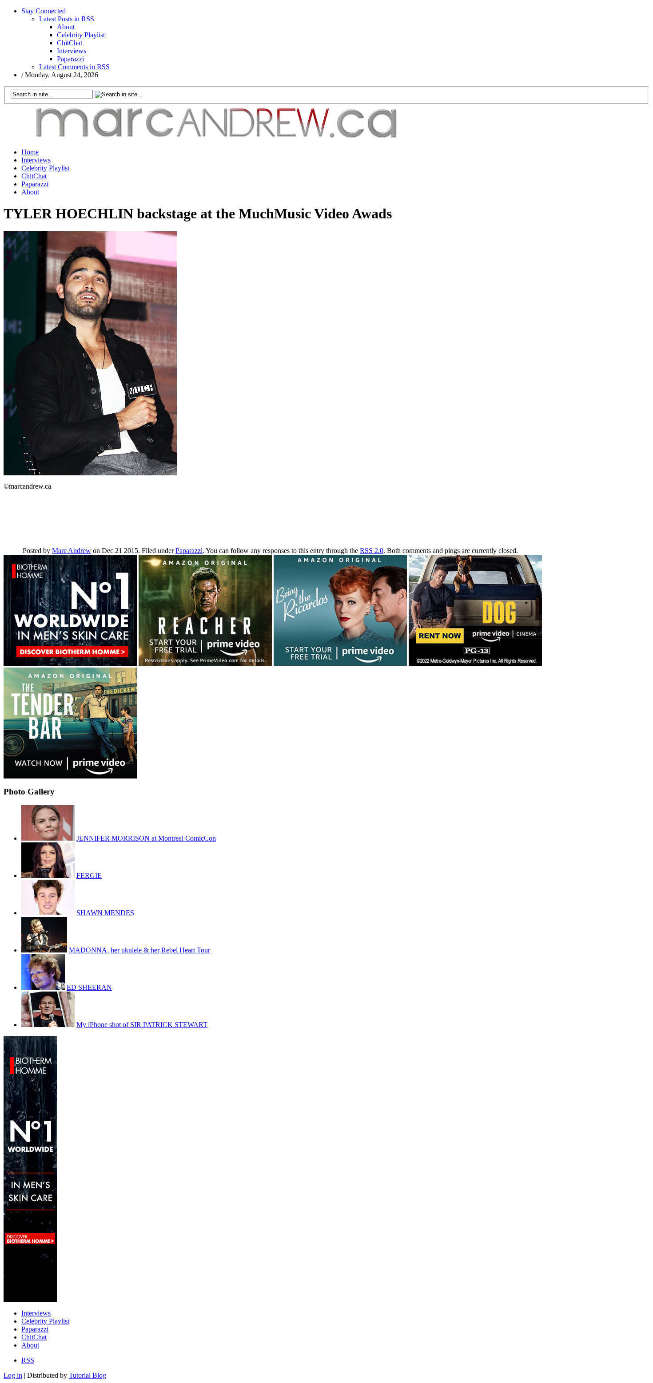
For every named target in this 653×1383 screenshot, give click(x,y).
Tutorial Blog (87, 1375)
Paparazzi (70, 59)
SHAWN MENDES (105, 913)
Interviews (71, 51)
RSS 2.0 (371, 550)
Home (30, 152)
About (66, 27)
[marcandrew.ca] (219, 138)
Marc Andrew (71, 550)
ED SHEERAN (89, 987)
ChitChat (69, 43)
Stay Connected (43, 11)
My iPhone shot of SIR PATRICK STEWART (141, 1024)
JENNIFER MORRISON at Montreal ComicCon (146, 838)
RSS (27, 1360)
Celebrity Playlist (81, 35)
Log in (13, 1375)
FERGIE (89, 875)
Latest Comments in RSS (74, 67)
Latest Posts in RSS (66, 19)
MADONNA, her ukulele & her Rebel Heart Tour (139, 950)
